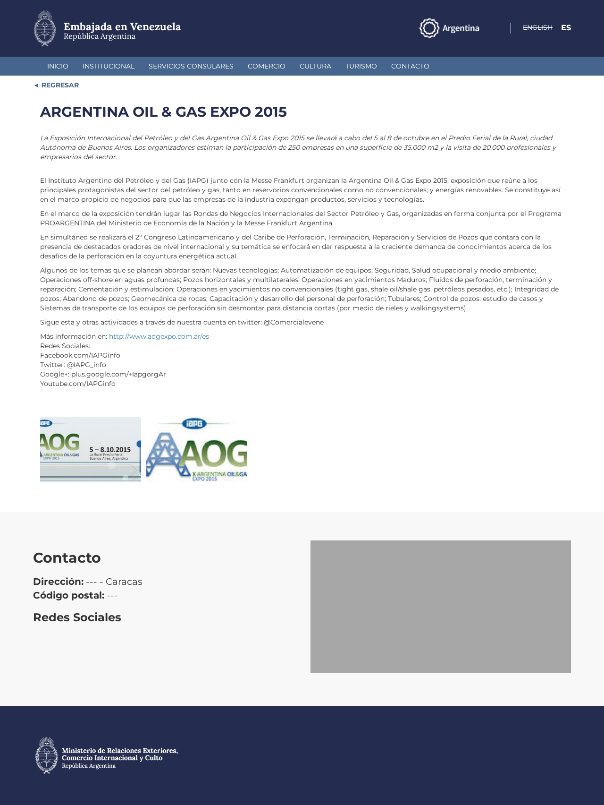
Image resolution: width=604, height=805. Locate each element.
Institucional (108, 66)
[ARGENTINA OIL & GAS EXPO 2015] (90, 450)
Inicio (57, 66)
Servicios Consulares (191, 66)
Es (566, 27)
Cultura (315, 66)
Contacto (410, 66)
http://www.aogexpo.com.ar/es (159, 336)
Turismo (361, 66)
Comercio (266, 66)
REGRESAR (59, 85)
